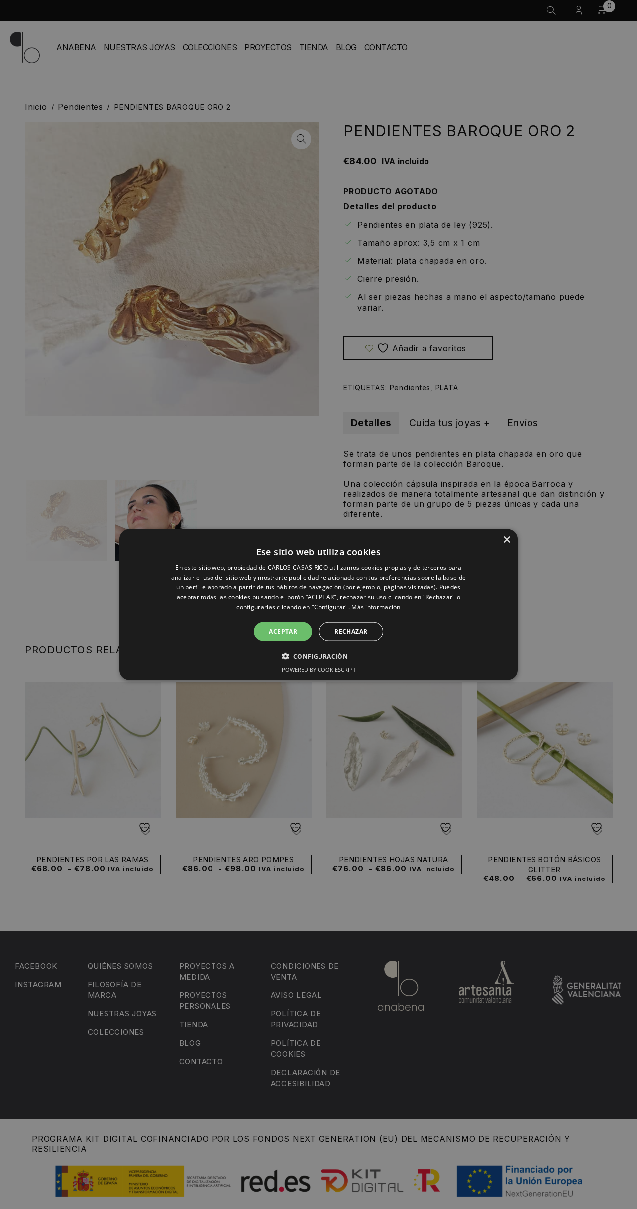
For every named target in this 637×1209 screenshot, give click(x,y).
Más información (376, 607)
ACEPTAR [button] (283, 631)
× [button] (506, 539)
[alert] (318, 604)
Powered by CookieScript (319, 669)
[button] (318, 656)
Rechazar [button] (350, 631)
